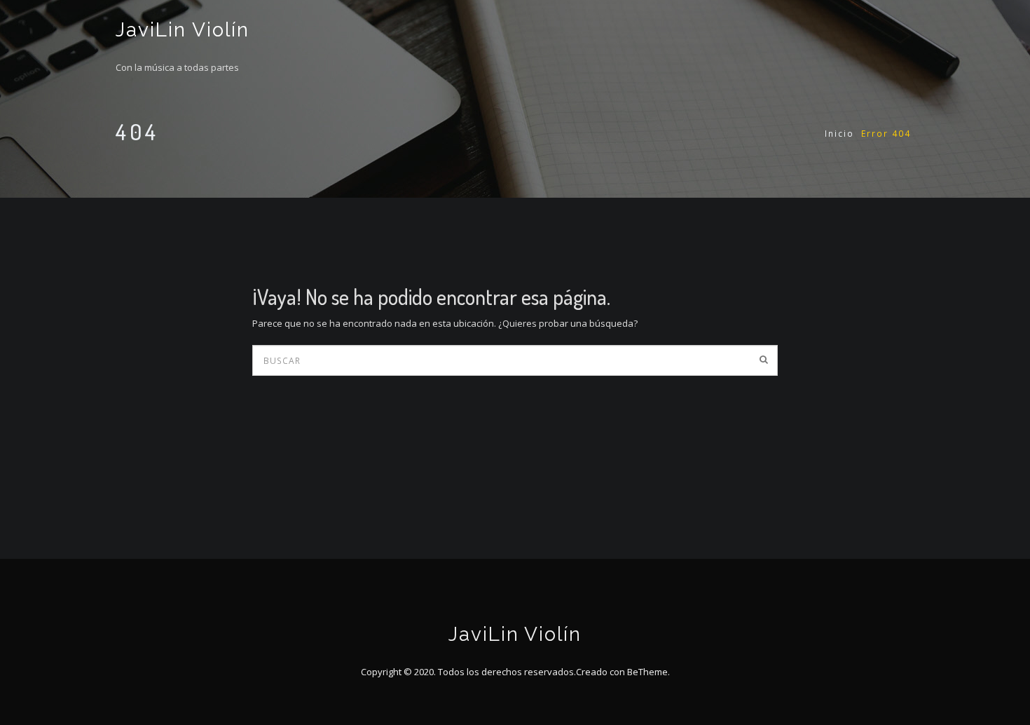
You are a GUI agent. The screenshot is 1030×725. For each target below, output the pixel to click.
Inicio (839, 134)
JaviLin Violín (182, 29)
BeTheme (647, 671)
